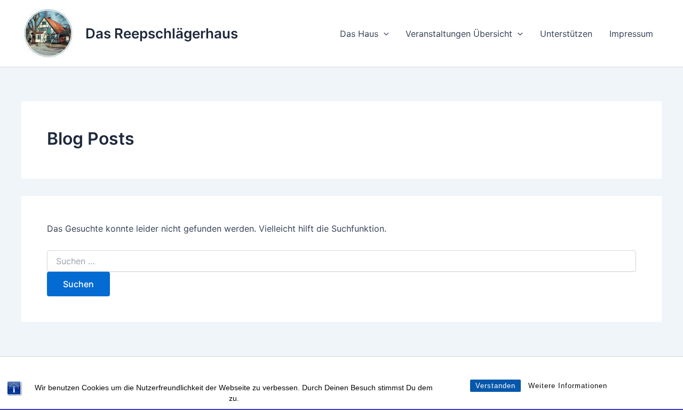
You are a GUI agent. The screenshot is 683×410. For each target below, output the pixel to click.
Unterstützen (566, 33)
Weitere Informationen (567, 386)
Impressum (631, 33)
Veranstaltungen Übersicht (459, 33)
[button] (383, 33)
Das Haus (359, 33)
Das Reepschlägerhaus (161, 33)
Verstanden (495, 386)
